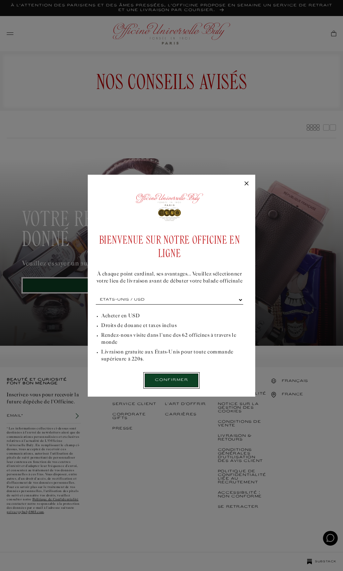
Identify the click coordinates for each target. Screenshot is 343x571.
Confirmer (171, 380)
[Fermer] (246, 183)
